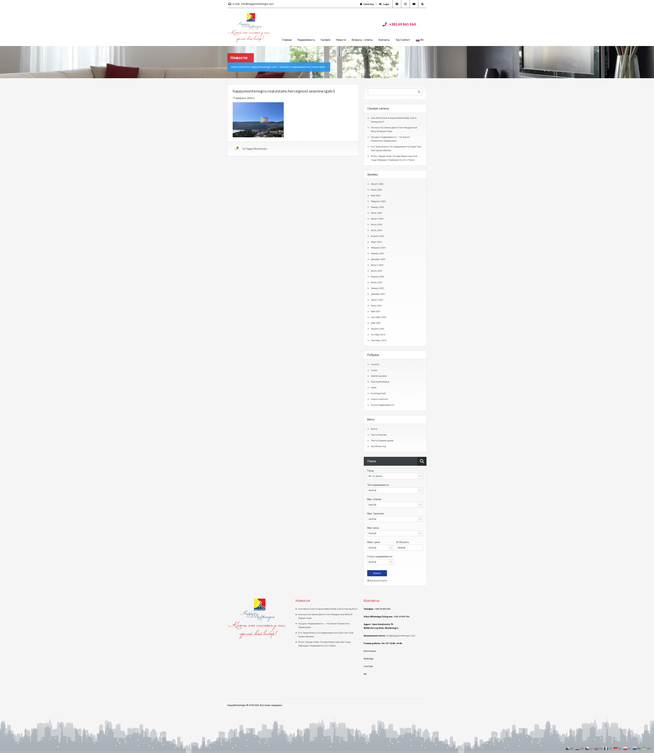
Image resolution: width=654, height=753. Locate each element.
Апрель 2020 (377, 329)
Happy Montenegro (256, 148)
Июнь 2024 (376, 230)
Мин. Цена (373, 528)
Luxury (374, 370)
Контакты (384, 39)
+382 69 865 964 (402, 24)
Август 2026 (377, 184)
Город (370, 470)
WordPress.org (378, 446)
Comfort (375, 364)
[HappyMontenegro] (249, 29)
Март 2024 (376, 242)
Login (386, 4)
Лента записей (378, 434)
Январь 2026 (377, 207)
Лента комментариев (382, 440)
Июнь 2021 (376, 305)
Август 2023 (377, 265)
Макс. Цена (373, 542)
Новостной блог (379, 399)
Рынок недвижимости (382, 405)
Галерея (325, 39)
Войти (374, 429)
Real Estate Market (380, 382)
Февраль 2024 (378, 247)
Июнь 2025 (376, 213)
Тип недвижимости (378, 485)
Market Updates (379, 376)
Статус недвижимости (379, 556)
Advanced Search (378, 580)
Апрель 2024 (377, 236)
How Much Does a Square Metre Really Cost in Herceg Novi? (328, 609)
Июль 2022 (376, 282)
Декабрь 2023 (378, 259)
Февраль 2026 (378, 201)
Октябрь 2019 (378, 334)
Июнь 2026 (376, 189)
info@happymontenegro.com (257, 3)
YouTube (368, 666)
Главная (287, 39)
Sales (373, 387)
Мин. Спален (374, 499)
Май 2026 (375, 195)
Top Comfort (402, 39)
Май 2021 (375, 311)
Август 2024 (377, 218)
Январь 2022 (377, 288)
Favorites (369, 4)
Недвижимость (306, 39)
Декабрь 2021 (378, 294)
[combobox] (395, 476)
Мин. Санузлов (375, 513)
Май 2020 (375, 323)
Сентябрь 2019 (378, 340)
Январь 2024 (377, 253)
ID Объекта (402, 542)
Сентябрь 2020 (378, 317)
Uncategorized (378, 393)
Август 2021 (377, 300)
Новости (341, 39)
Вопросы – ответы (362, 39)
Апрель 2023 (377, 276)
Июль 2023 (376, 271)
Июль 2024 (376, 224)
